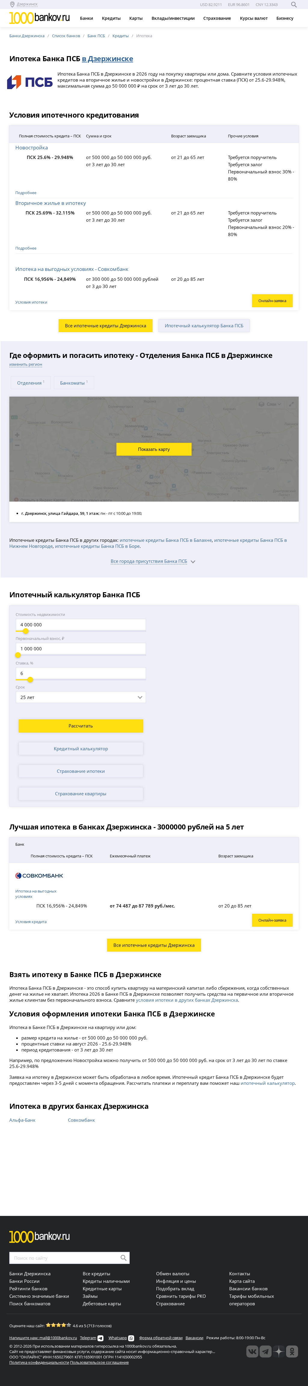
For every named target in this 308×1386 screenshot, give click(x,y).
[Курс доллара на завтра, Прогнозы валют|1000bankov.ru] (266, 1352)
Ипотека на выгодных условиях (36, 893)
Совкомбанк (81, 1120)
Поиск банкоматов (30, 1303)
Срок (20, 687)
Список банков (66, 35)
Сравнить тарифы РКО (181, 1296)
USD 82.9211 (211, 4)
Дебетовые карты (102, 1303)
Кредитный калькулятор (81, 749)
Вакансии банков (248, 1289)
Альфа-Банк (22, 1120)
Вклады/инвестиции (174, 18)
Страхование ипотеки (81, 771)
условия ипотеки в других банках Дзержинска (187, 1000)
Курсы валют (254, 18)
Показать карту (154, 449)
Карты (136, 18)
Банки (87, 18)
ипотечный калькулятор (268, 1083)
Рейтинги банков (28, 1289)
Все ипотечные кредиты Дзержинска (105, 325)
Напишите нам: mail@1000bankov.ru (43, 1337)
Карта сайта (242, 1281)
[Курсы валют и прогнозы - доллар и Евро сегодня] (252, 1352)
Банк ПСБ (96, 35)
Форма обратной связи (161, 1337)
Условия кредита (31, 921)
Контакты (239, 1273)
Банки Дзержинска (27, 35)
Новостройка (31, 147)
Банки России (24, 1281)
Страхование (217, 18)
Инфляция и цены (176, 1281)
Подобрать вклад (175, 1289)
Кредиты (112, 18)
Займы (90, 1296)
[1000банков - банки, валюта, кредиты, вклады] (292, 1352)
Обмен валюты (172, 1273)
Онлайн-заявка (272, 300)
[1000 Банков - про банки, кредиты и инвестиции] (279, 1352)
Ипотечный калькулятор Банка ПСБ (204, 325)
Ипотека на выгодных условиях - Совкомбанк (71, 268)
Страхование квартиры (80, 793)
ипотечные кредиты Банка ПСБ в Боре (97, 546)
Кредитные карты (102, 1289)
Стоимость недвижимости (40, 614)
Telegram (88, 1337)
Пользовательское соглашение (99, 1362)
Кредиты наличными (106, 1281)
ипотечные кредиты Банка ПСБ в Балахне (166, 540)
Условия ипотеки (31, 302)
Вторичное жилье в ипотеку (50, 202)
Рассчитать (81, 726)
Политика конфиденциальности (39, 1362)
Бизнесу (285, 18)
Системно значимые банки (39, 1296)
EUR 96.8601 (239, 4)
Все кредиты (96, 1273)
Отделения (31, 383)
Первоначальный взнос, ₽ (40, 638)
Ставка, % (24, 663)
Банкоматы (74, 383)
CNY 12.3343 (267, 4)
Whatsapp (118, 1337)
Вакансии (194, 1337)
